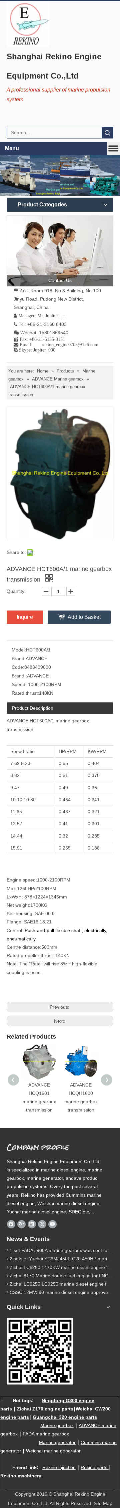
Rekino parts (94, 1467)
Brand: (19, 658)
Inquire (25, 617)
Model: (19, 649)
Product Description (32, 708)
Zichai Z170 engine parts (45, 1408)
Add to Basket (84, 617)
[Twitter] (42, 1224)
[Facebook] (11, 1224)
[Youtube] (52, 1224)
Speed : (20, 684)
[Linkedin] (32, 1224)
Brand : (19, 675)
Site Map (103, 1503)
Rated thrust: (25, 693)
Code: (18, 667)
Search (107, 132)
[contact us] (60, 250)
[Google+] (21, 1224)
